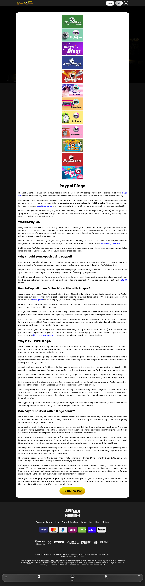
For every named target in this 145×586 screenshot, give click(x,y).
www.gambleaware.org (79, 554)
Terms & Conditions (70, 522)
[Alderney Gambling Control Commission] (102, 542)
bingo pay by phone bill (43, 335)
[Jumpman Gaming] (72, 516)
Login (110, 3)
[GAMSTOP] (59, 542)
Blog (97, 522)
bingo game (37, 299)
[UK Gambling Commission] (73, 542)
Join (119, 3)
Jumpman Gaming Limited (50, 561)
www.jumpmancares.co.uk (100, 554)
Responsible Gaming (44, 522)
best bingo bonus (44, 206)
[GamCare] (40, 543)
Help (57, 522)
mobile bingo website (110, 243)
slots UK (123, 280)
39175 (29, 563)
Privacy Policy (86, 522)
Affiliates (105, 522)
